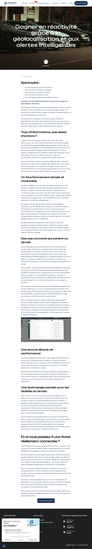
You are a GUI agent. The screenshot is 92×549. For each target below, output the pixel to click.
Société (63, 3)
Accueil (24, 3)
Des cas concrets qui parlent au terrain (37, 92)
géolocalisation (57, 268)
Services (55, 3)
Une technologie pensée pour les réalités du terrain (41, 97)
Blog (71, 3)
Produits (32, 3)
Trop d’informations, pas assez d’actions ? (39, 87)
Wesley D (46, 66)
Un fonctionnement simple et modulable (38, 90)
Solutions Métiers (43, 3)
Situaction (28, 396)
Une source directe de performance (36, 95)
